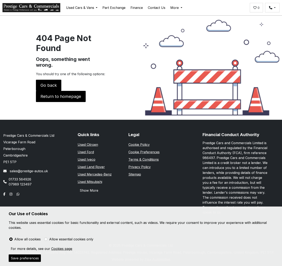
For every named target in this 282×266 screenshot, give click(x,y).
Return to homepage (60, 96)
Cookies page (61, 249)
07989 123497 (20, 184)
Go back (48, 85)
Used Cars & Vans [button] (80, 8)
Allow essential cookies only (71, 239)
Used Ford (86, 152)
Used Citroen (88, 144)
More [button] (174, 8)
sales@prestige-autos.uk (28, 171)
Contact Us (156, 8)
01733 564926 (20, 179)
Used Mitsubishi (90, 182)
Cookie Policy (139, 144)
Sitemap (134, 174)
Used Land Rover (91, 167)
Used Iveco (86, 159)
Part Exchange (114, 8)
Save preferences (25, 258)
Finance (136, 8)
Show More (89, 190)
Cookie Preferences (144, 152)
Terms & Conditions (143, 159)
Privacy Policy (139, 167)
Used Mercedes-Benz (95, 174)
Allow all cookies (27, 239)
